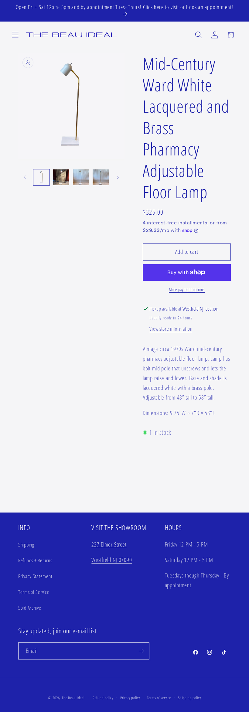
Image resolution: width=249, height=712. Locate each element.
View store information (170, 328)
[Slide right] (117, 177)
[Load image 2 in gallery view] (61, 177)
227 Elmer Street (109, 544)
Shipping (26, 544)
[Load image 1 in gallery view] (41, 177)
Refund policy (103, 697)
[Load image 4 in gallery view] (101, 177)
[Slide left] (25, 177)
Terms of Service (33, 591)
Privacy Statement (35, 576)
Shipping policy (189, 697)
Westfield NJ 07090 (111, 560)
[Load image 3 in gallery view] (81, 177)
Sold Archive (29, 607)
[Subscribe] (141, 650)
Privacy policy (130, 697)
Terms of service (159, 697)
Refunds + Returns (35, 560)
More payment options (187, 289)
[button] (15, 35)
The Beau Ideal (73, 697)
